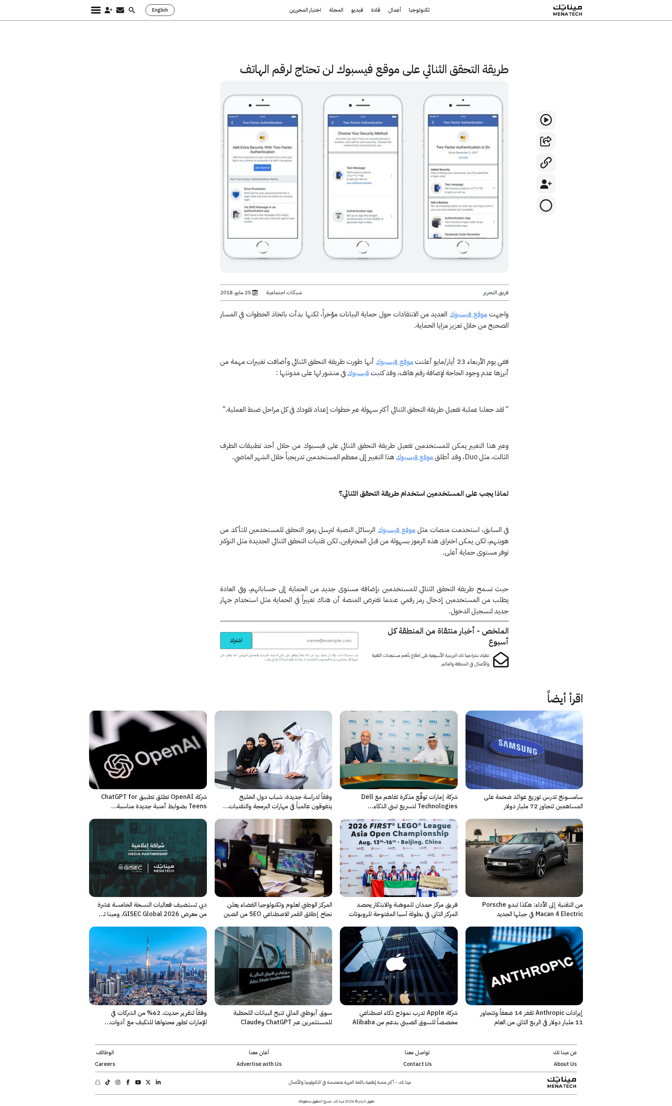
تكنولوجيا (419, 10)
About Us (565, 1064)
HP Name (211, 631)
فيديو (357, 10)
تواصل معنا (417, 1053)
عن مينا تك (565, 1053)
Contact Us (417, 1064)
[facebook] (128, 1082)
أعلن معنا (259, 1053)
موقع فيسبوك (468, 314)
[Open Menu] (96, 10)
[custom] (158, 1082)
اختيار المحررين (305, 10)
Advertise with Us (259, 1064)
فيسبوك (358, 372)
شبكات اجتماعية (284, 293)
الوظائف (105, 1053)
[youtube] (138, 1082)
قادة (375, 10)
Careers (105, 1064)
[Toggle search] (132, 10)
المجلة (336, 10)
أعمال (394, 10)
